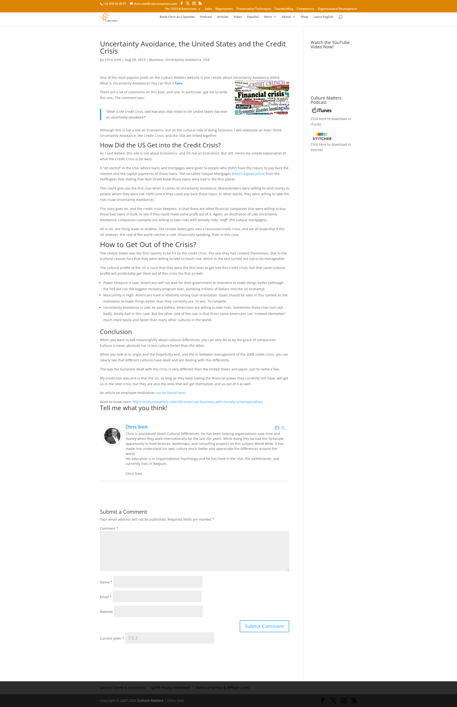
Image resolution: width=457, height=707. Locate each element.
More (268, 17)
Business (156, 59)
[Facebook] (277, 428)
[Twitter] (283, 428)
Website (106, 611)
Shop (304, 17)
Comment (109, 528)
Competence (305, 9)
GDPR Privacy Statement (171, 687)
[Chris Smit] (112, 442)
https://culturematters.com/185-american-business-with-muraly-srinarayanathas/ (198, 401)
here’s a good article (249, 173)
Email (106, 597)
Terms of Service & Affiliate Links (222, 687)
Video (237, 17)
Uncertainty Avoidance (183, 59)
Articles (222, 17)
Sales (208, 9)
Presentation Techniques (254, 9)
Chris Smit (113, 59)
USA (206, 59)
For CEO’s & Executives (180, 9)
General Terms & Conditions (123, 687)
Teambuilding (284, 9)
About (286, 17)
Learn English (323, 17)
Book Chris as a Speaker (177, 17)
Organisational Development (337, 9)
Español (253, 17)
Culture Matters (151, 700)
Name (106, 582)
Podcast (206, 17)
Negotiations (224, 9)
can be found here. (170, 392)
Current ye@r (112, 638)
